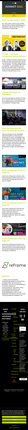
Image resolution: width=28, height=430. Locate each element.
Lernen (14, 340)
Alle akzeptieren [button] (14, 422)
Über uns (14, 377)
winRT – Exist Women (14, 335)
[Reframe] (14, 265)
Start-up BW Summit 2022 (13, 20)
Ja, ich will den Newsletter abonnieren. (22, 335)
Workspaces (14, 371)
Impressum (13, 390)
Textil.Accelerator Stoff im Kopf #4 (13, 239)
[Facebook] (24, 316)
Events (14, 343)
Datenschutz (20, 390)
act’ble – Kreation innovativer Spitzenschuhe (14, 55)
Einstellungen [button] (14, 416)
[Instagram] (21, 316)
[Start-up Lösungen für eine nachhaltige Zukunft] (14, 117)
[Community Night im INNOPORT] (14, 83)
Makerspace (14, 374)
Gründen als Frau (14, 329)
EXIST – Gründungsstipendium (14, 322)
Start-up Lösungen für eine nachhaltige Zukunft (13, 129)
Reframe (6, 276)
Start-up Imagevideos (14, 360)
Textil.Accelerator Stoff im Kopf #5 (13, 204)
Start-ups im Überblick (14, 352)
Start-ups (14, 346)
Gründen (14, 309)
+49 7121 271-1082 (5, 335)
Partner (14, 364)
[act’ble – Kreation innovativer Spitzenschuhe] (14, 43)
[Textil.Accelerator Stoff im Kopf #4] (14, 229)
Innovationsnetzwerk (14, 368)
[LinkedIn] (22, 319)
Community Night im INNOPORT (11, 93)
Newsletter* (22, 326)
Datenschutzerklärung (14, 427)
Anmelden (23, 379)
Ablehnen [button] (14, 419)
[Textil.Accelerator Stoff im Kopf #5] (14, 193)
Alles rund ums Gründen (14, 315)
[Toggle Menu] (25, 0)
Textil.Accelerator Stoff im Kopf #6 (13, 171)
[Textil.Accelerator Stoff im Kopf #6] (14, 161)
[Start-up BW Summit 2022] (14, 9)
